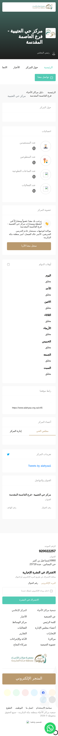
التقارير (23, 633)
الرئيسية (48, 67)
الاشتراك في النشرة (29, 599)
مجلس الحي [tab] (42, 431)
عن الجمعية (50, 616)
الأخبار (16, 67)
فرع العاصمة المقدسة (40, 95)
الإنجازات (51, 633)
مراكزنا (52, 639)
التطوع (9, 708)
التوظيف (19, 708)
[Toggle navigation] (6, 7)
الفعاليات (22, 627)
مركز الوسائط (19, 622)
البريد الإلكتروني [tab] (48, 583)
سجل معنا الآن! (29, 245)
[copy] (45, 407)
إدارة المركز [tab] (15, 431)
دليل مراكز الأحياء (34, 92)
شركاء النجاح (20, 644)
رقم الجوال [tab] (33, 583)
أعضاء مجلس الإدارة (45, 627)
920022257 (47, 551)
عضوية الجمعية (48, 644)
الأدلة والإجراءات (18, 639)
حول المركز (32, 67)
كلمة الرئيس (49, 622)
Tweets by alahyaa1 (39, 465)
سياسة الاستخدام (44, 708)
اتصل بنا (29, 708)
